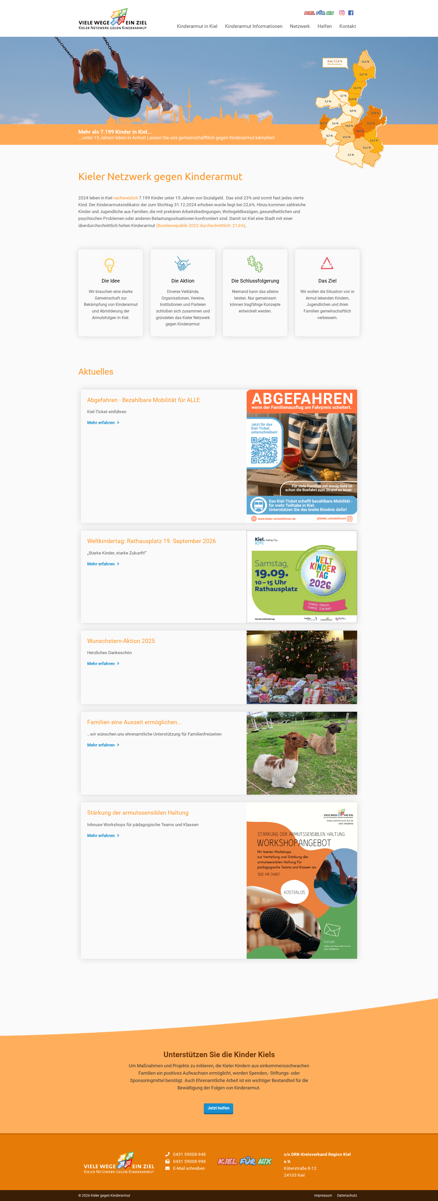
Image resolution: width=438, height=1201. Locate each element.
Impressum (323, 1195)
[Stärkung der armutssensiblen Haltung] (302, 880)
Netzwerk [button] (300, 26)
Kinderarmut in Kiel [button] (197, 26)
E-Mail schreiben (189, 1168)
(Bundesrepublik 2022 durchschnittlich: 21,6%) (200, 225)
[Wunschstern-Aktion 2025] (302, 666)
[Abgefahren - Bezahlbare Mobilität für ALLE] (302, 455)
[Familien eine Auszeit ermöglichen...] (302, 752)
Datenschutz (347, 1195)
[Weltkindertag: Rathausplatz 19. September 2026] (302, 576)
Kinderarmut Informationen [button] (253, 26)
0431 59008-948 (189, 1154)
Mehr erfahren (101, 422)
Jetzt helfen (218, 1108)
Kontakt (347, 26)
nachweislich (125, 197)
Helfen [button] (325, 26)
